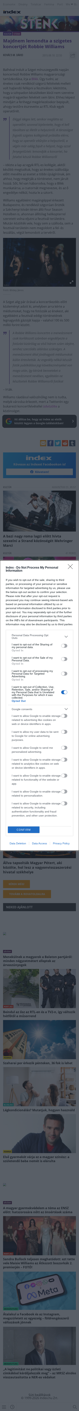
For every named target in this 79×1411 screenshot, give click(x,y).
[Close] (71, 567)
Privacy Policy (61, 843)
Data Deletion (18, 843)
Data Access (39, 843)
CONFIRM (24, 829)
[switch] (64, 646)
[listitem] (39, 636)
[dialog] (39, 705)
